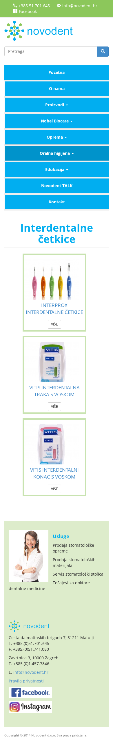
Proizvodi (55, 104)
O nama (57, 88)
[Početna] (40, 30)
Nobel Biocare (55, 121)
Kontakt (57, 201)
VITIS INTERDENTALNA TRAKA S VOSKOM (54, 391)
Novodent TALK (56, 185)
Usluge (61, 536)
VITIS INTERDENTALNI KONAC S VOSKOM (54, 473)
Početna (56, 72)
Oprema (55, 137)
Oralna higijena (55, 153)
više (54, 324)
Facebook (28, 11)
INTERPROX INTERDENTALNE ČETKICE (54, 308)
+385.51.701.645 (34, 5)
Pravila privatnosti (26, 681)
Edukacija (55, 169)
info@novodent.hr (79, 5)
